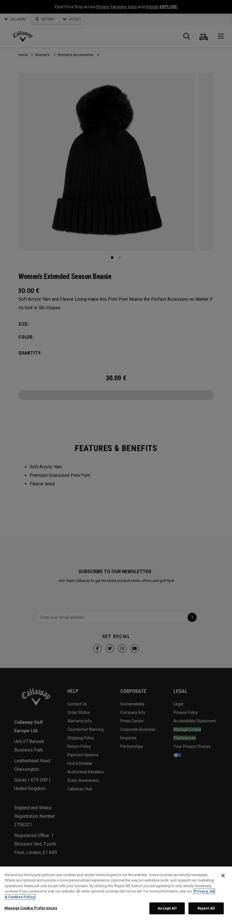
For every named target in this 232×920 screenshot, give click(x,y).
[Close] (223, 875)
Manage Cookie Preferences (31, 908)
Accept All (167, 908)
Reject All (206, 908)
